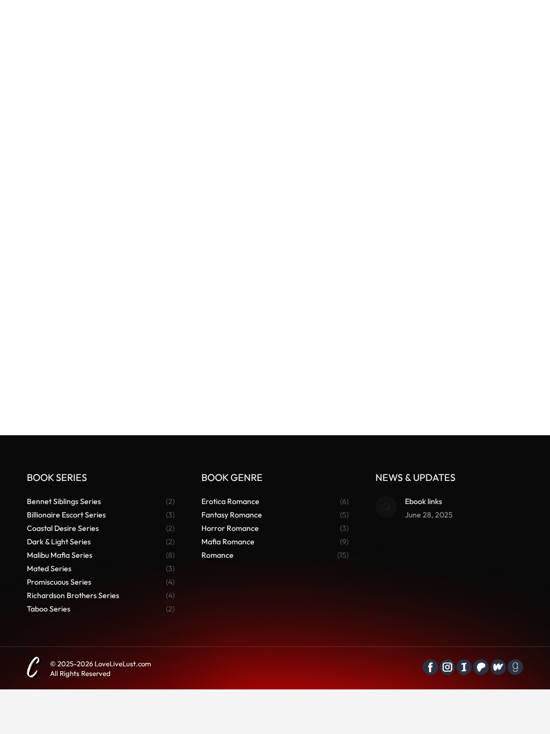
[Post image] (386, 506)
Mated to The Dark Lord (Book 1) (275, 366)
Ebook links (423, 501)
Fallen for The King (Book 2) (104, 366)
